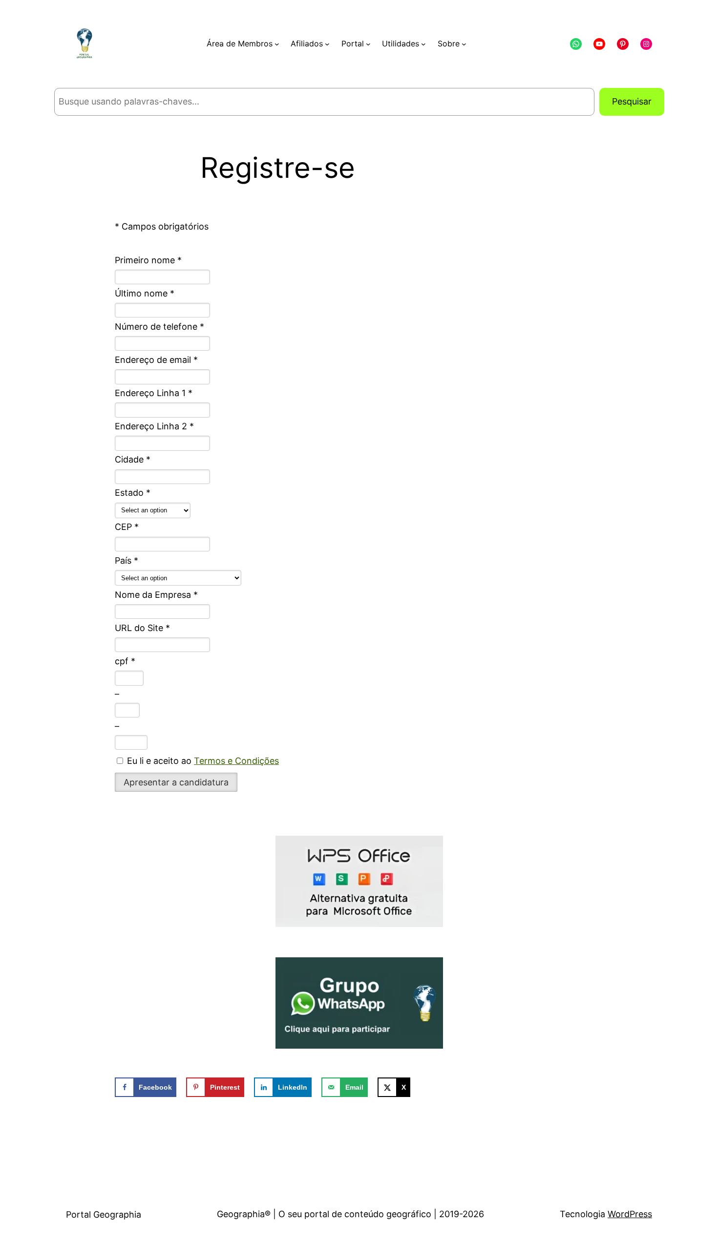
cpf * (125, 661)
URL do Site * (142, 628)
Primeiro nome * (148, 260)
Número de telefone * (159, 326)
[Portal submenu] (368, 44)
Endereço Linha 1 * (153, 393)
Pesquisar (632, 101)
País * (126, 560)
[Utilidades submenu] (423, 44)
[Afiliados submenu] (327, 44)
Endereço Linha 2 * (154, 426)
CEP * (127, 527)
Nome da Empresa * (156, 595)
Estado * (132, 492)
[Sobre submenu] (464, 44)
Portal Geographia (103, 1214)
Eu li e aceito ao (202, 761)
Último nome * (144, 293)
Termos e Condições (236, 761)
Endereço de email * (156, 360)
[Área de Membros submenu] (277, 44)
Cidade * (132, 459)
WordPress (630, 1214)
